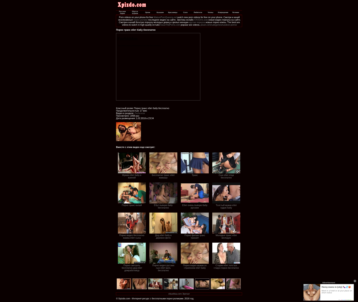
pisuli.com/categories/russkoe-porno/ (219, 25)
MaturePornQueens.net (165, 17)
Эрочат (186, 294)
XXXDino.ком (201, 20)
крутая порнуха (197, 22)
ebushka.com (175, 294)
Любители (140, 113)
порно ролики (140, 20)
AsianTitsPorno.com (170, 25)
